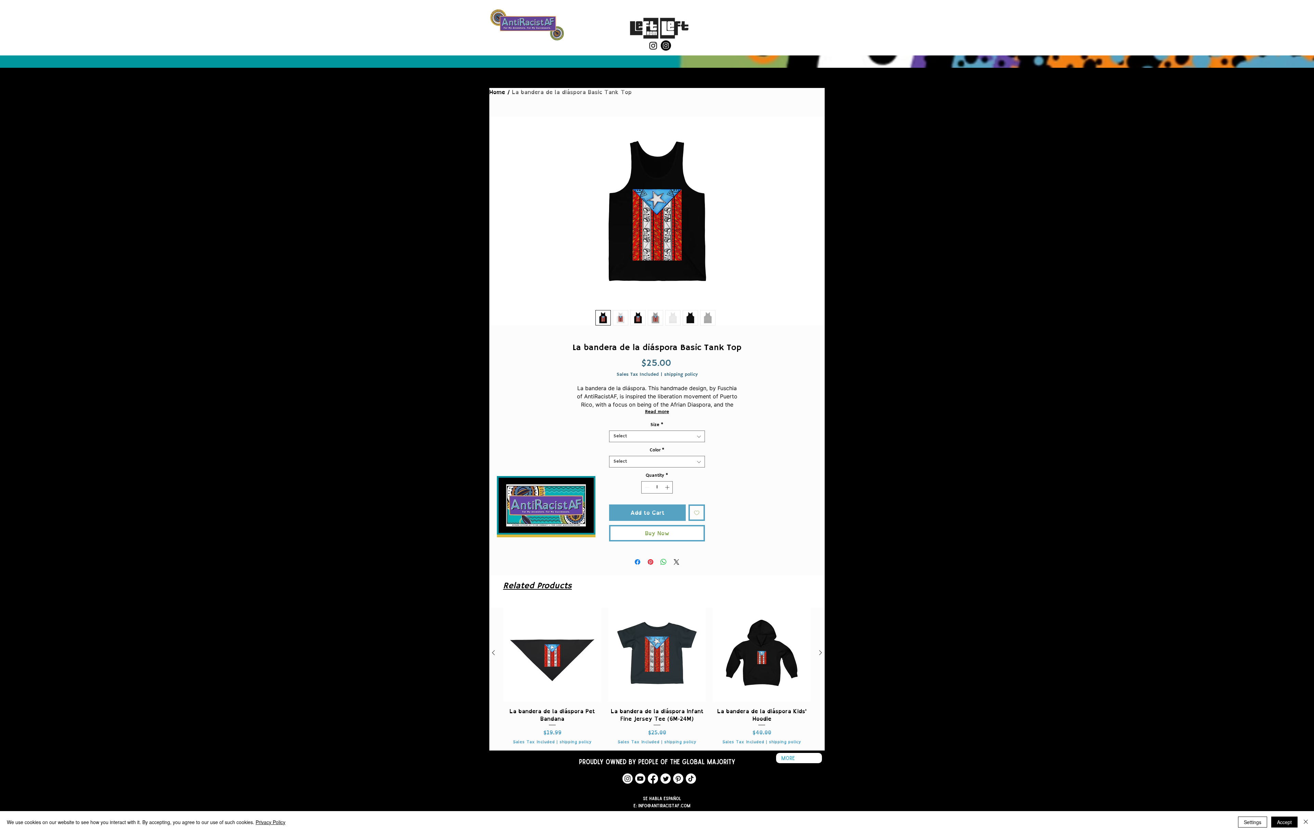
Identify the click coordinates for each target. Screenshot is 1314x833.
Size (657, 425)
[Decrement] (646, 487)
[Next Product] (820, 653)
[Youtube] (640, 778)
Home (497, 92)
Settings (1252, 822)
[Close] (1306, 822)
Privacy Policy (270, 822)
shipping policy (681, 374)
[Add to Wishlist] (696, 512)
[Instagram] (653, 45)
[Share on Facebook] (637, 562)
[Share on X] (676, 562)
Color (657, 450)
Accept (1284, 822)
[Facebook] (653, 778)
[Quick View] (552, 653)
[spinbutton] (657, 487)
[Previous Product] (493, 653)
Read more (657, 412)
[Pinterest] (678, 778)
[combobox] (657, 436)
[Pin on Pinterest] (650, 562)
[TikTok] (691, 778)
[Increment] (668, 487)
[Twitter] (665, 778)
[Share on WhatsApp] (663, 562)
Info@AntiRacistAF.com (664, 805)
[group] (657, 674)
